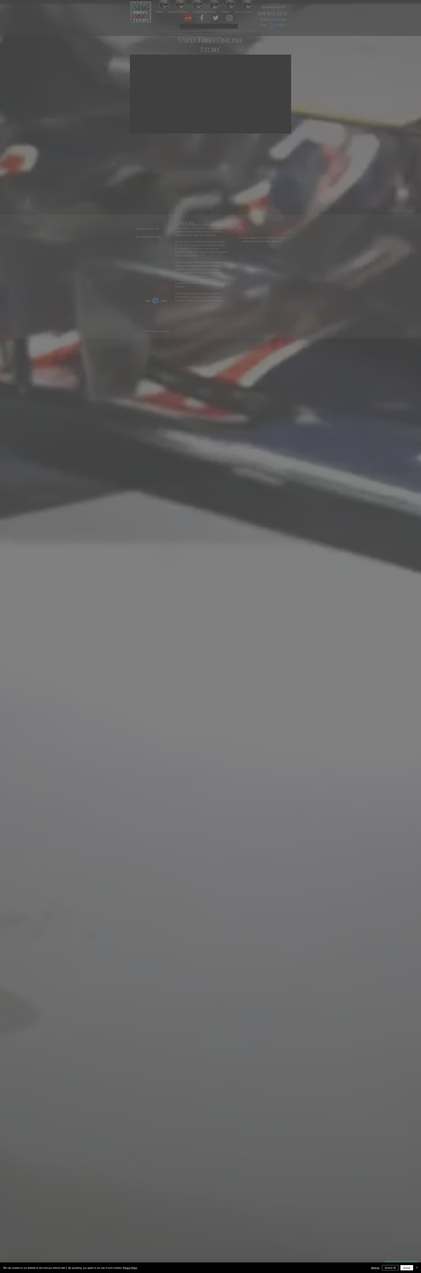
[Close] (417, 1267)
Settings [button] (375, 1267)
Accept (406, 1267)
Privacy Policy (130, 1267)
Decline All (390, 1267)
